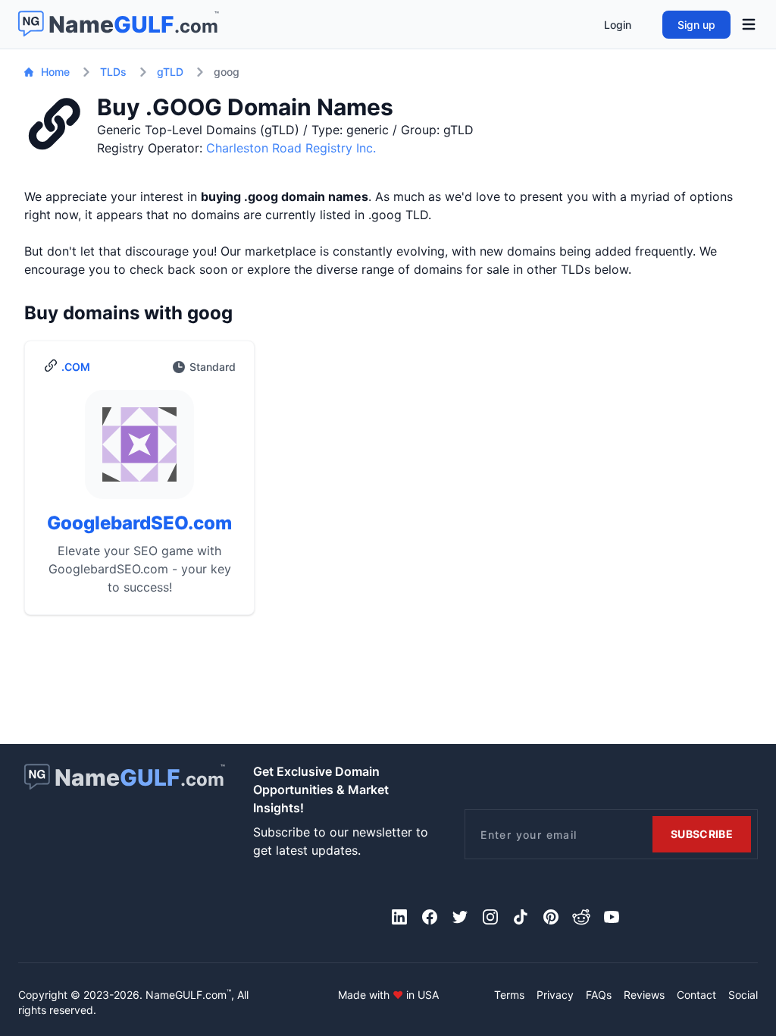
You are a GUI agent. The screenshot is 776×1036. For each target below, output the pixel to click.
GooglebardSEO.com (139, 523)
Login (617, 24)
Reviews (644, 994)
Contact (696, 994)
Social (743, 994)
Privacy (555, 994)
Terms (509, 994)
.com (75, 366)
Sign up (696, 24)
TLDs (113, 71)
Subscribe (702, 833)
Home (55, 71)
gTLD (170, 71)
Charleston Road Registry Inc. (291, 147)
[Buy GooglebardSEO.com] (139, 450)
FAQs (599, 994)
